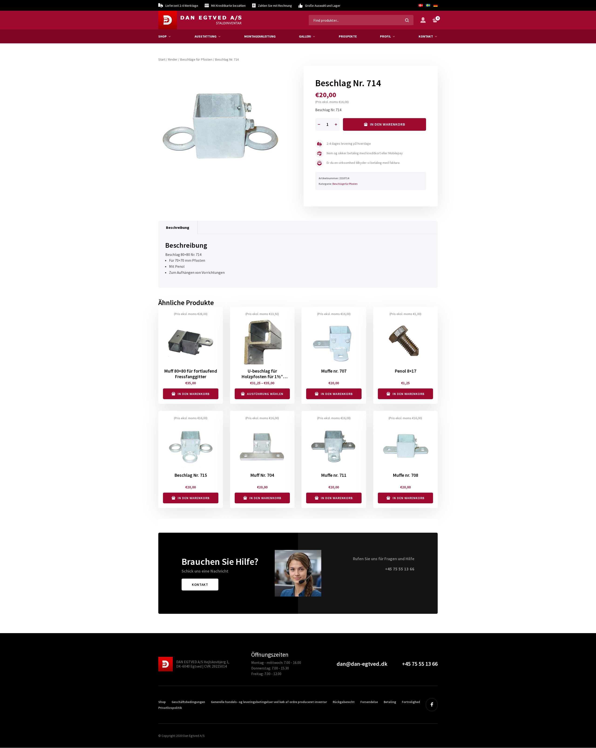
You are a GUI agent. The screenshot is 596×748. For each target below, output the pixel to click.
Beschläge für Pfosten (196, 59)
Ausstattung (206, 36)
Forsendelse (369, 702)
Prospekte (348, 36)
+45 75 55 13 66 (399, 569)
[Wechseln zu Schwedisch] (428, 5)
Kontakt (426, 36)
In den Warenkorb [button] (194, 394)
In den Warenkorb (387, 124)
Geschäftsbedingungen (188, 702)
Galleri (305, 36)
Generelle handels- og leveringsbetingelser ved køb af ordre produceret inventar (269, 702)
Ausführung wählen (265, 394)
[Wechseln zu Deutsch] (435, 5)
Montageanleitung (260, 36)
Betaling (390, 702)
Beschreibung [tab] (177, 227)
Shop (162, 36)
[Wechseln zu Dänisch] (420, 5)
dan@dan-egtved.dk (362, 663)
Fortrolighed (411, 702)
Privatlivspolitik (170, 708)
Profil (385, 36)
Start (161, 59)
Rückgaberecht (344, 702)
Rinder (172, 59)
